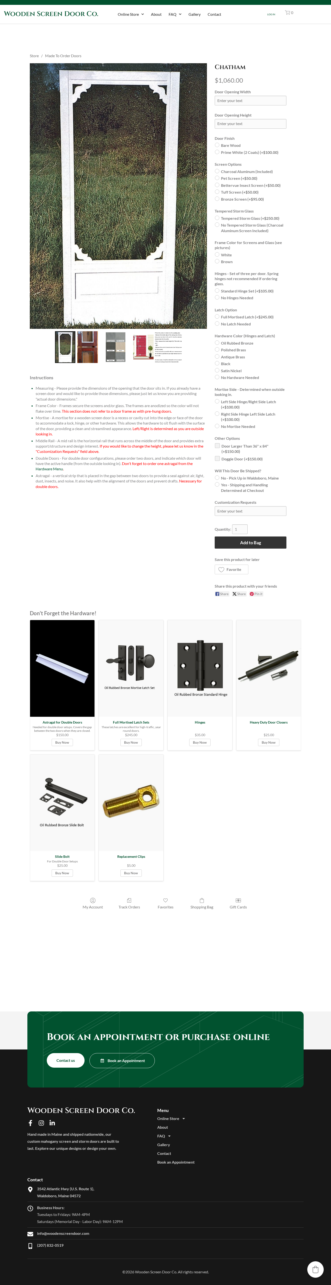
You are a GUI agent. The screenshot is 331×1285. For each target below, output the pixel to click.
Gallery (195, 14)
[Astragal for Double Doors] (62, 668)
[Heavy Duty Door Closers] (268, 668)
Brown (227, 261)
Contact (214, 14)
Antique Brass (233, 357)
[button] (289, 12)
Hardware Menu (49, 468)
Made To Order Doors (63, 55)
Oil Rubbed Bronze (237, 343)
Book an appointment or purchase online (158, 1037)
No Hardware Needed (240, 377)
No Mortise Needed (238, 426)
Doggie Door (242, 459)
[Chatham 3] (157, 347)
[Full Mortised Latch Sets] (131, 668)
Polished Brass (233, 349)
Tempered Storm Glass (250, 218)
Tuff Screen (240, 192)
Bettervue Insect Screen (251, 185)
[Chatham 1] (87, 347)
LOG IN (271, 14)
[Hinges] (200, 668)
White (226, 254)
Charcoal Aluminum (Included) (247, 171)
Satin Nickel (231, 370)
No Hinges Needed (237, 297)
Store (34, 55)
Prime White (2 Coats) (249, 152)
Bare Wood (231, 145)
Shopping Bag (201, 907)
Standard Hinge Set (247, 291)
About (156, 14)
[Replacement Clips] (131, 803)
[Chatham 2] (115, 347)
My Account (93, 907)
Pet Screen (239, 178)
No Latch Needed (236, 324)
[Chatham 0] (65, 347)
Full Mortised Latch (247, 317)
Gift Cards (238, 907)
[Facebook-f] (30, 1123)
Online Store (128, 14)
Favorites (165, 907)
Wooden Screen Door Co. (51, 13)
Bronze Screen (242, 199)
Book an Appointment (176, 1162)
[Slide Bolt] (62, 803)
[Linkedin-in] (52, 1123)
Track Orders (129, 907)
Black (225, 363)
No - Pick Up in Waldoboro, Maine (250, 478)
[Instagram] (41, 1123)
